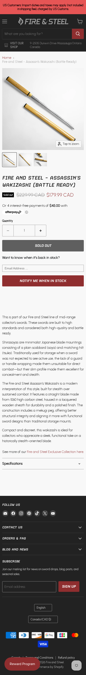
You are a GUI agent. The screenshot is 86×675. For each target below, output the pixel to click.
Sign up (69, 586)
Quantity (7, 220)
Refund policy (66, 657)
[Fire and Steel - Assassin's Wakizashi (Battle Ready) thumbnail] (9, 160)
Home (6, 58)
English (41, 607)
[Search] (78, 34)
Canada (41, 619)
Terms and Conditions (39, 657)
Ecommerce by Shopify (49, 667)
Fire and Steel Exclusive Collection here (55, 452)
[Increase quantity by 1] (40, 230)
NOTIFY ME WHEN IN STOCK (43, 280)
